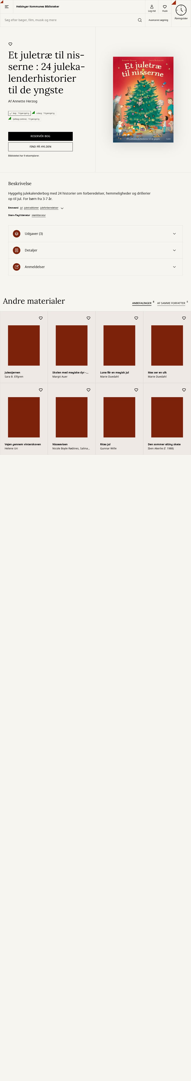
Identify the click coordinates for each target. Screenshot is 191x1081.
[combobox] (72, 20)
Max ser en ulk (157, 373)
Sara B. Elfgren (14, 376)
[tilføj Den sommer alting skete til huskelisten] (184, 390)
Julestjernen (12, 373)
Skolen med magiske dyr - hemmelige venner (69, 373)
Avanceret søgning (158, 20)
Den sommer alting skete (164, 444)
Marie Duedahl (109, 376)
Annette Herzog (24, 101)
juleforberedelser (49, 207)
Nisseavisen (60, 444)
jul (21, 207)
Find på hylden (40, 147)
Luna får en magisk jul (114, 373)
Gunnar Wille (108, 448)
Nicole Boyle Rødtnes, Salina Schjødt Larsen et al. (70, 448)
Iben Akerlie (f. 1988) (161, 448)
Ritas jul (105, 444)
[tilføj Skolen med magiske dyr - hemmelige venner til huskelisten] (88, 318)
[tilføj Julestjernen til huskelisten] (41, 318)
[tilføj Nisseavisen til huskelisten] (88, 390)
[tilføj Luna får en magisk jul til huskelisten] (136, 318)
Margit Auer (60, 376)
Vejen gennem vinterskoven (23, 444)
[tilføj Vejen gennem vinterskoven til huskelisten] (41, 390)
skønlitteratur (39, 215)
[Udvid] (62, 208)
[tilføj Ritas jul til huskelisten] (136, 390)
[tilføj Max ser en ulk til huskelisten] (184, 318)
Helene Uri (11, 448)
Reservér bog (40, 136)
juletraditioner (31, 207)
